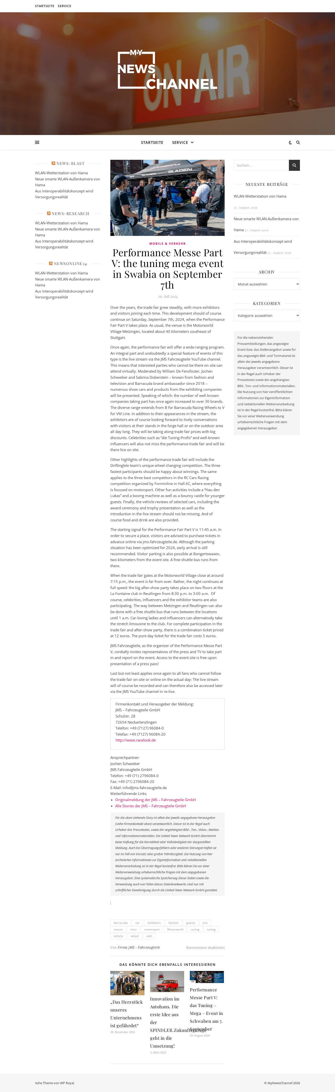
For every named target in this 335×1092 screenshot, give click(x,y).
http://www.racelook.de (136, 740)
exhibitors (154, 923)
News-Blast (70, 163)
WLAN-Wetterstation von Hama (61, 172)
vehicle (118, 936)
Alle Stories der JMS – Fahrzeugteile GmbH (150, 805)
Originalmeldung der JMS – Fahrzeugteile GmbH (155, 799)
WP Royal (67, 1083)
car (137, 923)
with (149, 936)
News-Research (71, 213)
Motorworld (175, 929)
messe (118, 929)
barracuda (121, 923)
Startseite (44, 6)
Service (64, 6)
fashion (173, 923)
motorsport (152, 929)
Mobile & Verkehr (167, 244)
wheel (135, 936)
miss (133, 929)
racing (195, 929)
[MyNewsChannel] (167, 70)
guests (190, 923)
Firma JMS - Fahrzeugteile (139, 947)
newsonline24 (70, 263)
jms (205, 923)
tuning (211, 929)
